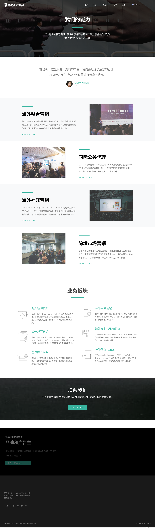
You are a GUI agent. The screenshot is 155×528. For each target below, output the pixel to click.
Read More (29, 134)
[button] (77, 407)
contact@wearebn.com (59, 494)
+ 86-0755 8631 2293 (58, 487)
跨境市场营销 (92, 243)
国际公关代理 (92, 157)
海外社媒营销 (35, 200)
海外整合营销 (35, 114)
